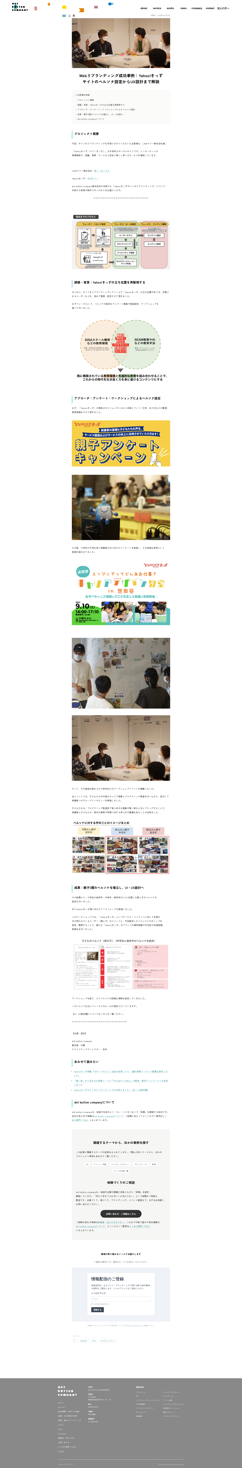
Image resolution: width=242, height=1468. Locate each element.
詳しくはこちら (102, 170)
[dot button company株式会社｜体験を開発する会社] (20, 10)
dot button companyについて (91, 118)
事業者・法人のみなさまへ (111, 1222)
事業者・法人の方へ (66, 1438)
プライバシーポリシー (133, 1325)
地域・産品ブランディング (69, 1420)
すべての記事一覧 (121, 1171)
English (61, 1451)
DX (87, 1164)
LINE (94, 1340)
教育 (154, 1164)
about (144, 8)
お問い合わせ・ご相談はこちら (121, 1213)
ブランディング (140, 1164)
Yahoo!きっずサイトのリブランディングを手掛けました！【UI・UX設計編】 (111, 1089)
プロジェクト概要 (86, 99)
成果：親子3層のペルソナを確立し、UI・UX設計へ (101, 114)
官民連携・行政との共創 (68, 1411)
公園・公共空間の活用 (67, 1416)
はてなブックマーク (108, 1340)
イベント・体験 (99, 1164)
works (170, 8)
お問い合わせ (64, 1442)
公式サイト (93, 178)
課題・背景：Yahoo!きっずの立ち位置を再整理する (101, 104)
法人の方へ (223, 8)
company (196, 8)
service (157, 8)
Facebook (83, 1340)
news (183, 8)
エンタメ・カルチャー (120, 1164)
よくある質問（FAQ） (140, 1226)
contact (210, 8)
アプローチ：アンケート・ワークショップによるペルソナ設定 (106, 109)
